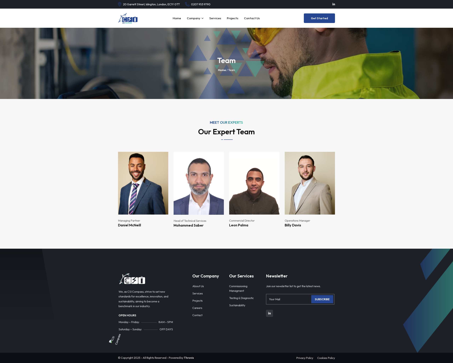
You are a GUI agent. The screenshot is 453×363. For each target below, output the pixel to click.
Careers (197, 308)
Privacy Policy (304, 358)
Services (215, 18)
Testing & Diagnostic (241, 298)
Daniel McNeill (129, 225)
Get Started (319, 18)
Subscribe (322, 299)
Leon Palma (238, 225)
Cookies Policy (326, 358)
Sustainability (237, 305)
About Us (198, 286)
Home (177, 18)
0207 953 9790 (200, 4)
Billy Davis (293, 225)
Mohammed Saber (189, 225)
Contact (197, 315)
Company (193, 18)
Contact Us (252, 18)
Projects (232, 18)
